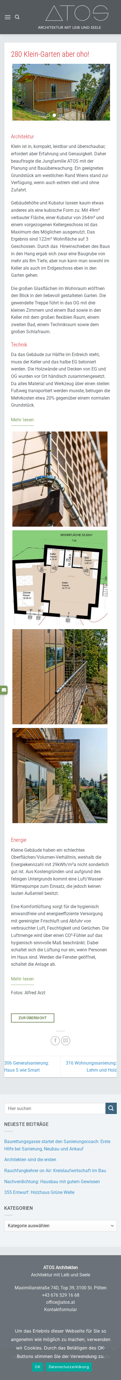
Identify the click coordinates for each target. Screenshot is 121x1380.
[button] (7, 17)
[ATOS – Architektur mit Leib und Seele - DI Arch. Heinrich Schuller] (81, 17)
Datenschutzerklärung (69, 1366)
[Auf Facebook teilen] (55, 1040)
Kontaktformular (60, 1309)
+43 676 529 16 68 (60, 1295)
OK (37, 1366)
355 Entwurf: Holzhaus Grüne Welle (39, 1192)
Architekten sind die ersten (30, 1159)
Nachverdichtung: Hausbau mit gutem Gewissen (52, 1181)
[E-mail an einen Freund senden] (65, 1040)
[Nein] (113, 1351)
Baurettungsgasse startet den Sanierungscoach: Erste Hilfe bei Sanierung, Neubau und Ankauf (57, 1145)
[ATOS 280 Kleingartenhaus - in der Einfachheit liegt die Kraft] (60, 92)
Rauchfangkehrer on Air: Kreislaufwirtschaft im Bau (55, 1170)
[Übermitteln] (111, 1108)
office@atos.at (60, 1302)
